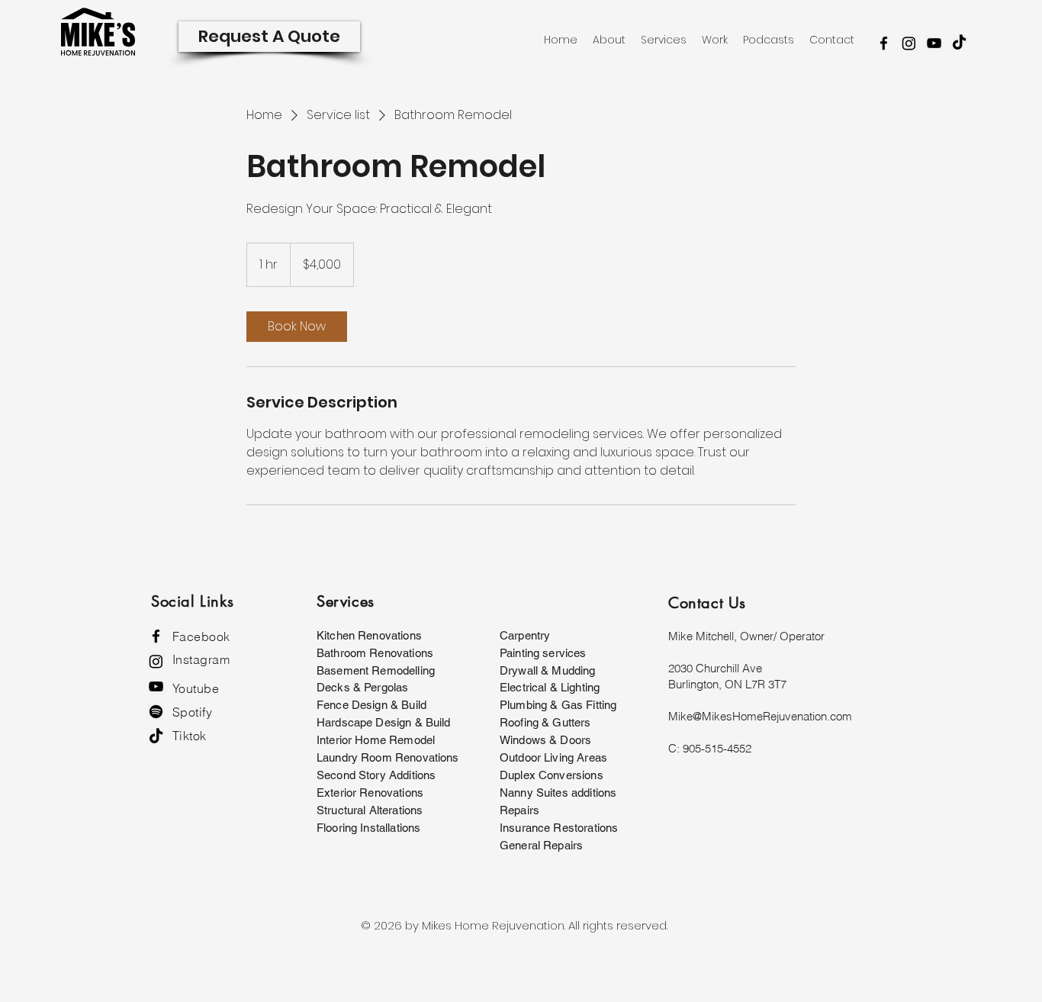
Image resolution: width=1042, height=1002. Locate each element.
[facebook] (883, 43)
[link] (296, 326)
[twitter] (909, 43)
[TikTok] (959, 43)
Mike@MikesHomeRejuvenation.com (760, 716)
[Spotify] (156, 711)
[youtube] (934, 43)
